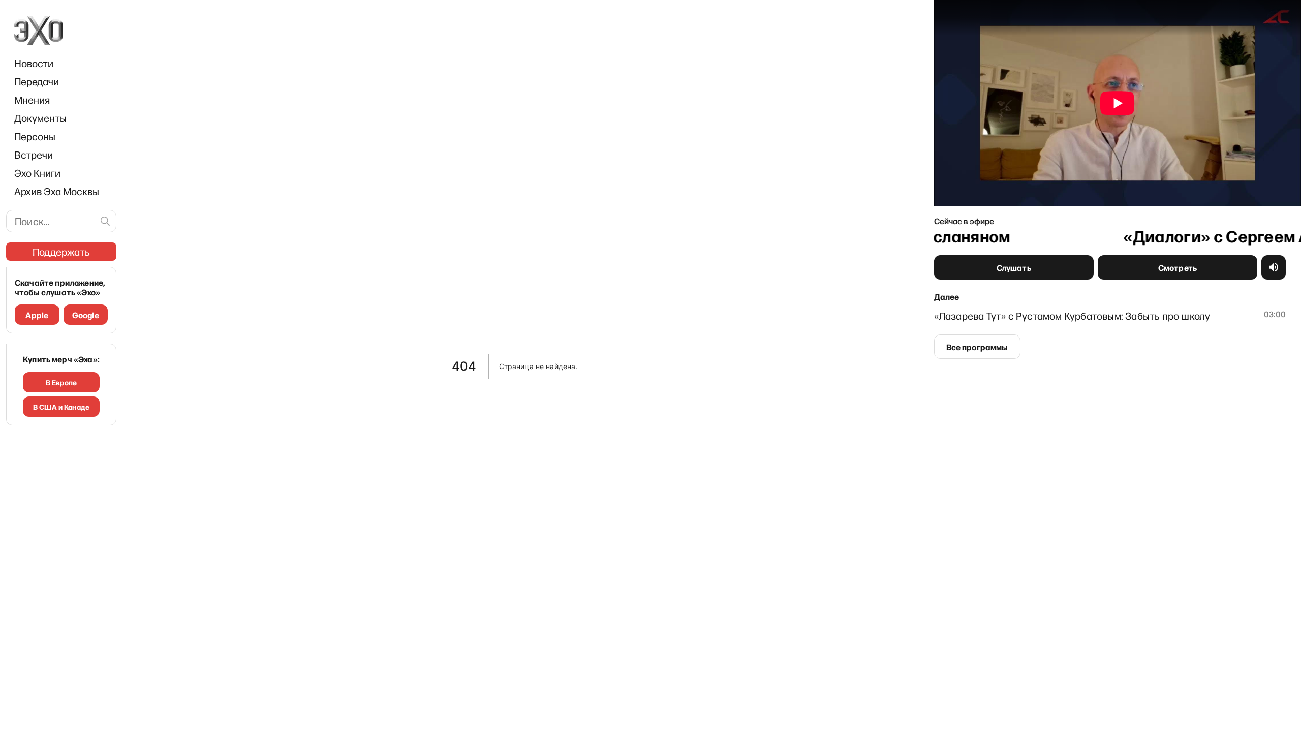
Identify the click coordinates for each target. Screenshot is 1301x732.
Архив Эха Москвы (56, 191)
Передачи (36, 81)
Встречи (33, 154)
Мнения (32, 99)
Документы (40, 118)
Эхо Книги (37, 172)
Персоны (34, 136)
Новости (33, 63)
